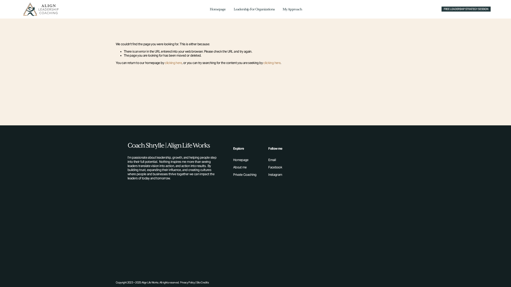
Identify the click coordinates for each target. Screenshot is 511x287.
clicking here (173, 63)
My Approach (292, 9)
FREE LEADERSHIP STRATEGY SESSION (466, 9)
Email (272, 160)
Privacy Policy (187, 282)
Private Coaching (244, 175)
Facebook (275, 167)
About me (240, 167)
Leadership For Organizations (254, 9)
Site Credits (202, 282)
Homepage (218, 9)
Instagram (275, 175)
